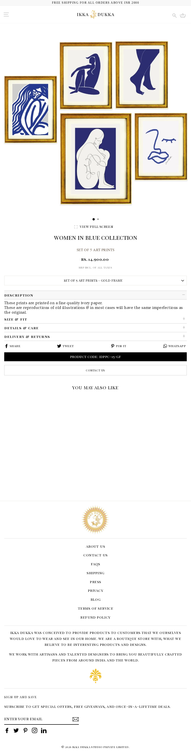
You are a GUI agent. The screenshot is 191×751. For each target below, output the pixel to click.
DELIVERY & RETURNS (27, 336)
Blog (96, 599)
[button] (6, 399)
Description (18, 295)
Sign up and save (20, 697)
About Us (95, 546)
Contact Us (95, 370)
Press (95, 581)
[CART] (184, 15)
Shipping (95, 572)
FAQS (95, 563)
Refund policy (95, 617)
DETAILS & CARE (21, 327)
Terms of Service (95, 608)
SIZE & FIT (15, 319)
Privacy (95, 590)
